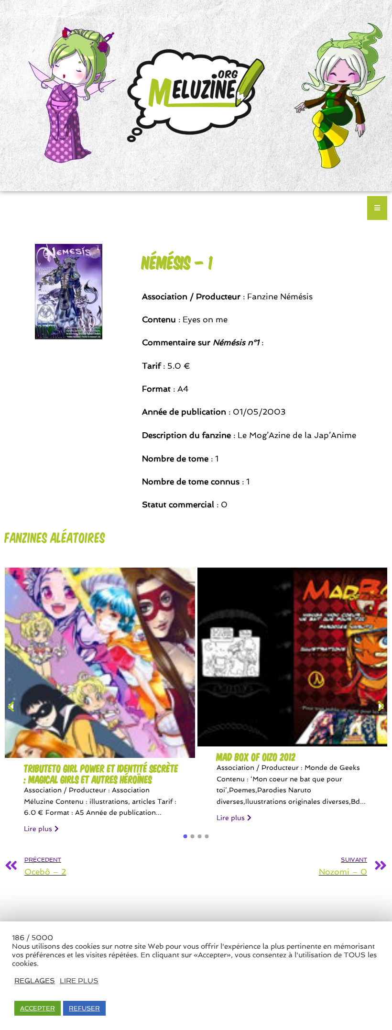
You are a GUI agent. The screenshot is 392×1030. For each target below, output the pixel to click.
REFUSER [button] (84, 1008)
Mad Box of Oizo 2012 (256, 756)
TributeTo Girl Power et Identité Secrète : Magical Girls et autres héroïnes (101, 774)
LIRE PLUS (79, 980)
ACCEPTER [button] (37, 1008)
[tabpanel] (100, 705)
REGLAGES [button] (34, 980)
